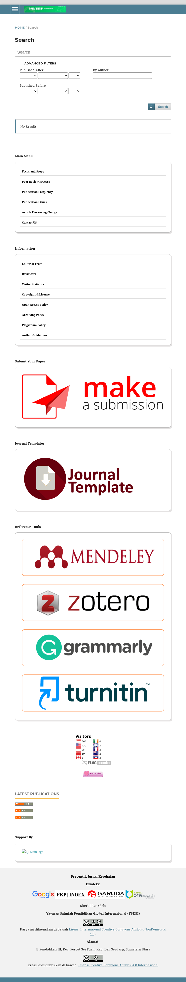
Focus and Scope (33, 171)
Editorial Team (32, 264)
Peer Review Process (36, 182)
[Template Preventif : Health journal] (93, 480)
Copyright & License (36, 294)
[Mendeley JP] (93, 558)
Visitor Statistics (33, 284)
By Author (101, 70)
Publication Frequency (37, 192)
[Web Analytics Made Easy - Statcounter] (93, 776)
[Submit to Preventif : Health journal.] (93, 397)
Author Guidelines (34, 335)
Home (20, 27)
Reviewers (29, 274)
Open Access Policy (35, 305)
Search (163, 106)
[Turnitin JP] (93, 694)
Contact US (29, 222)
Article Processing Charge (39, 212)
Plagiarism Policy (34, 325)
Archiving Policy (33, 315)
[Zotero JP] (93, 604)
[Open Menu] (15, 9)
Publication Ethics (34, 202)
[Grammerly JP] (93, 649)
